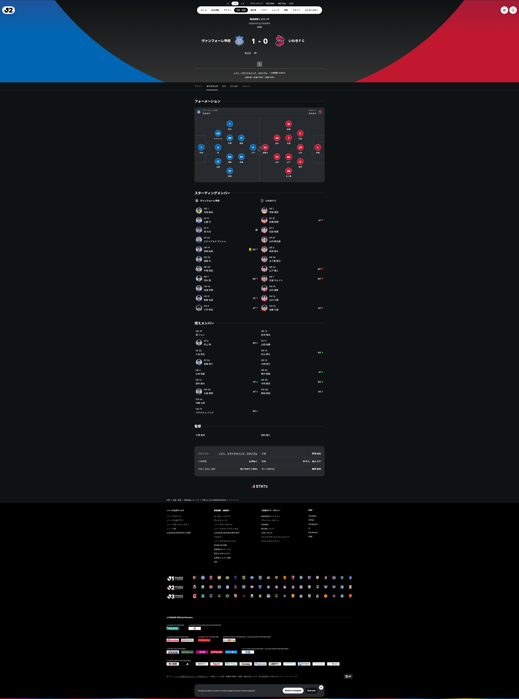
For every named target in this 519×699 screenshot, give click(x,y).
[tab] (198, 86)
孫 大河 (248, 53)
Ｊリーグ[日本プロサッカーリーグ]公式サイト (191, 679)
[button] (504, 10)
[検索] (513, 10)
